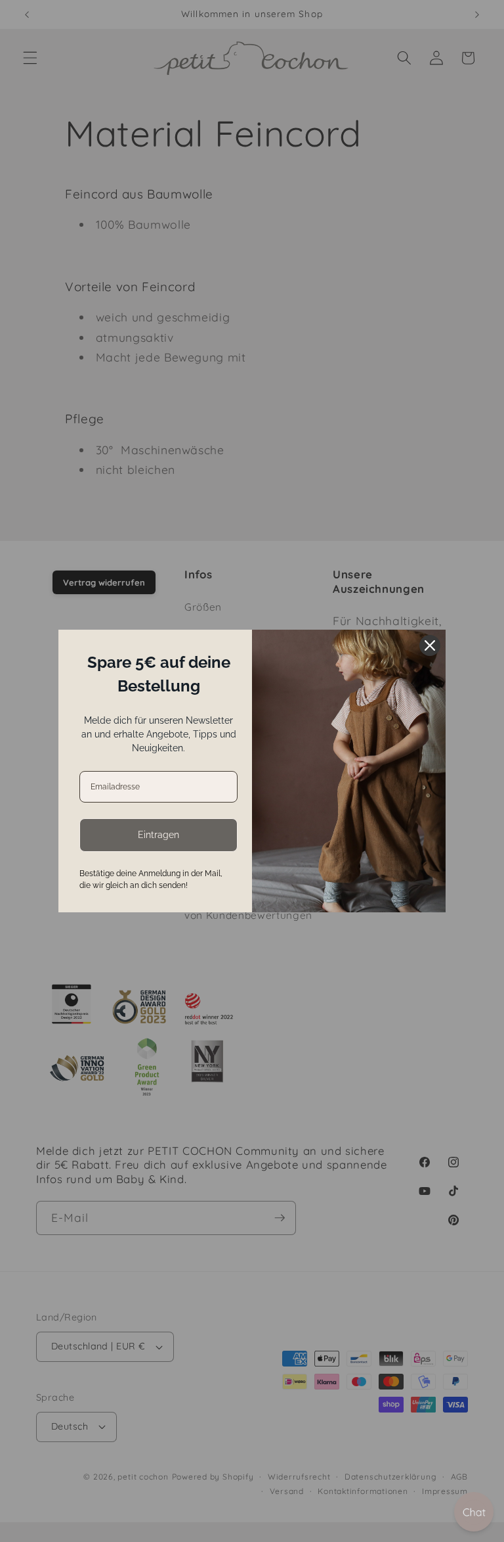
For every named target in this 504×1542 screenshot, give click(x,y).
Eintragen (158, 834)
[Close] (430, 645)
